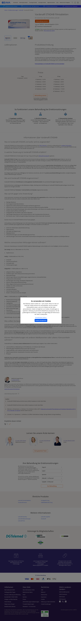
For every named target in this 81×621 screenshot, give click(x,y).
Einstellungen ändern (41, 317)
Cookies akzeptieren (41, 320)
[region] (41, 310)
